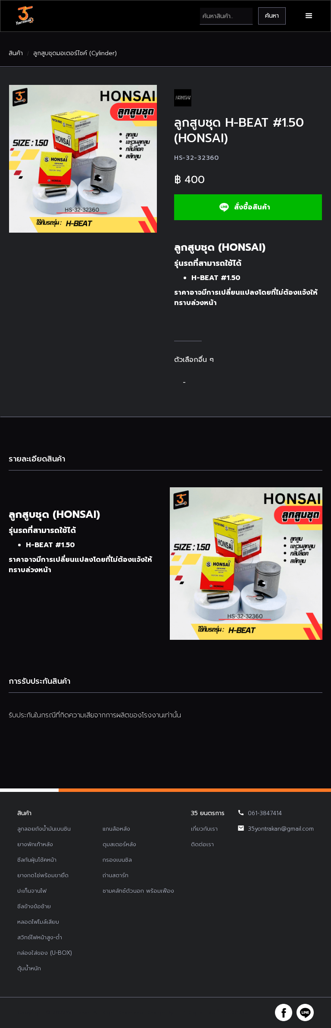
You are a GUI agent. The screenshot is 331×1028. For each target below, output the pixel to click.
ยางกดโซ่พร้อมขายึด (43, 875)
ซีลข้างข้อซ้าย (34, 906)
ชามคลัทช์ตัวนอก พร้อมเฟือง (138, 891)
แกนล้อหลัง (116, 829)
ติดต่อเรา (202, 844)
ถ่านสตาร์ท (115, 875)
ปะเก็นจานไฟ (32, 891)
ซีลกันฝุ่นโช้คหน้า (36, 860)
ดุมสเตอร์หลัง (119, 844)
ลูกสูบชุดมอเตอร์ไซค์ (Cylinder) (75, 53)
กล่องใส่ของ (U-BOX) (44, 953)
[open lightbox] (83, 159)
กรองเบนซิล (117, 860)
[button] (309, 16)
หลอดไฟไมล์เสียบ (38, 922)
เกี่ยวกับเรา (204, 829)
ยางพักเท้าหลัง (35, 844)
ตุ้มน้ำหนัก (29, 968)
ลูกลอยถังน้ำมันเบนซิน (44, 829)
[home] (24, 15)
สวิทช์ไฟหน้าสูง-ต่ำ (39, 937)
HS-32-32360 (196, 157)
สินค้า (16, 53)
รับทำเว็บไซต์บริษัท (230, 1012)
